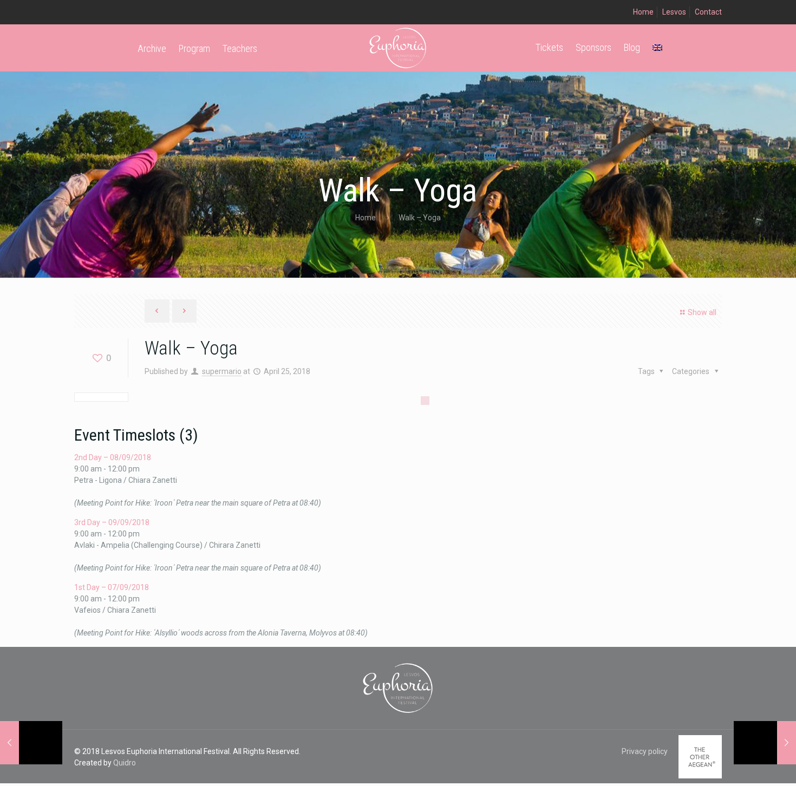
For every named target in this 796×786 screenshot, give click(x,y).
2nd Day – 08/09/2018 (112, 457)
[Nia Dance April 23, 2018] (31, 742)
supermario (222, 371)
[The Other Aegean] (700, 775)
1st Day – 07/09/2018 (111, 587)
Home (643, 12)
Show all (702, 312)
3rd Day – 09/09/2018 (111, 522)
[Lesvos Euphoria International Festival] (398, 47)
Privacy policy (645, 751)
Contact (708, 12)
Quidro (124, 762)
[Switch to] (657, 47)
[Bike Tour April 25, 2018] (765, 742)
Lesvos (674, 12)
